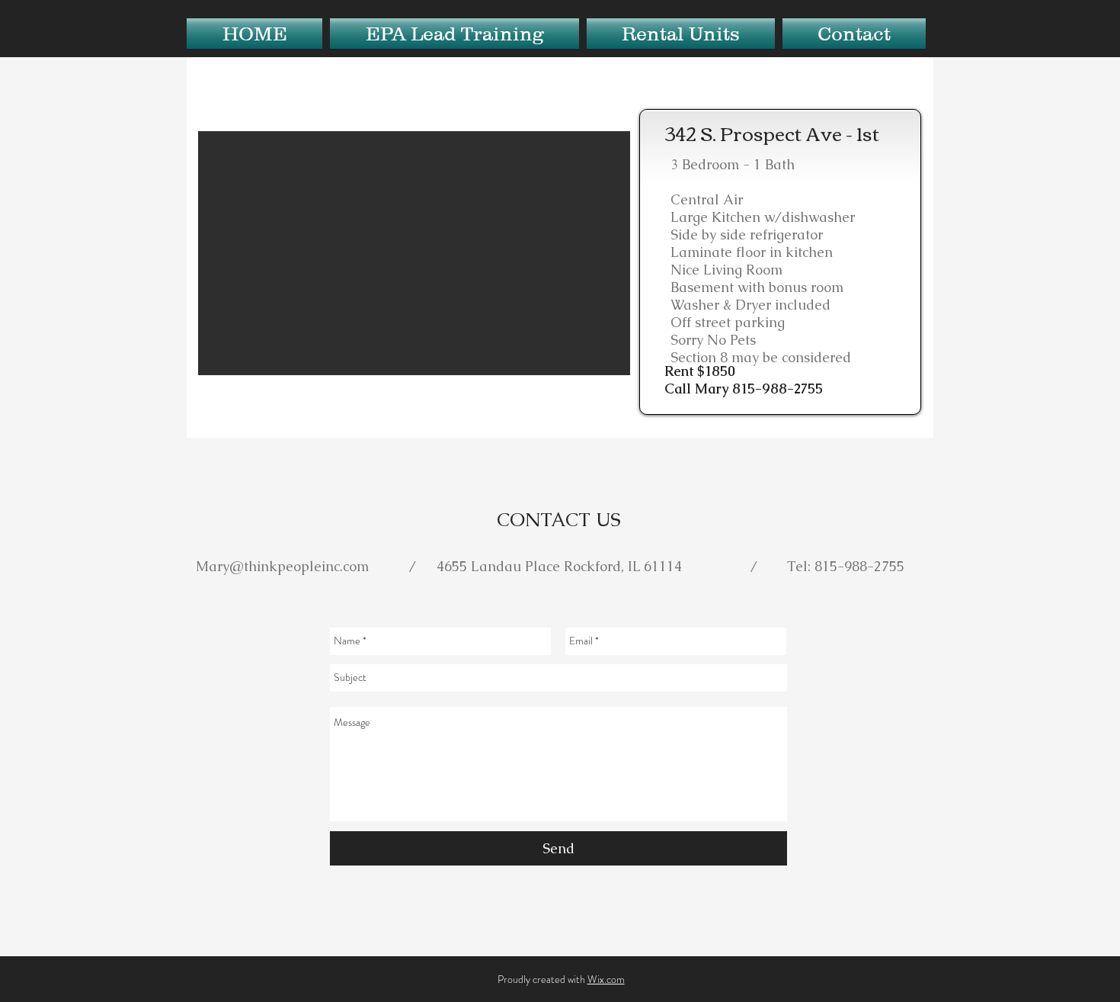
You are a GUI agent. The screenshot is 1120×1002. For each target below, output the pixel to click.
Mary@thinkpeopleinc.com (282, 566)
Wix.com (606, 979)
